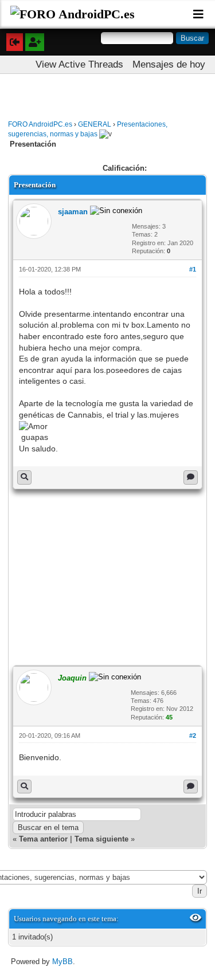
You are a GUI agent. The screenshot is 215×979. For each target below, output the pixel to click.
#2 (192, 735)
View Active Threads (79, 64)
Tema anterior (43, 839)
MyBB (62, 961)
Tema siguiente (101, 839)
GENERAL (94, 124)
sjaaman (73, 211)
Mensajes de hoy (168, 64)
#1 (192, 269)
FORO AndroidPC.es (40, 124)
